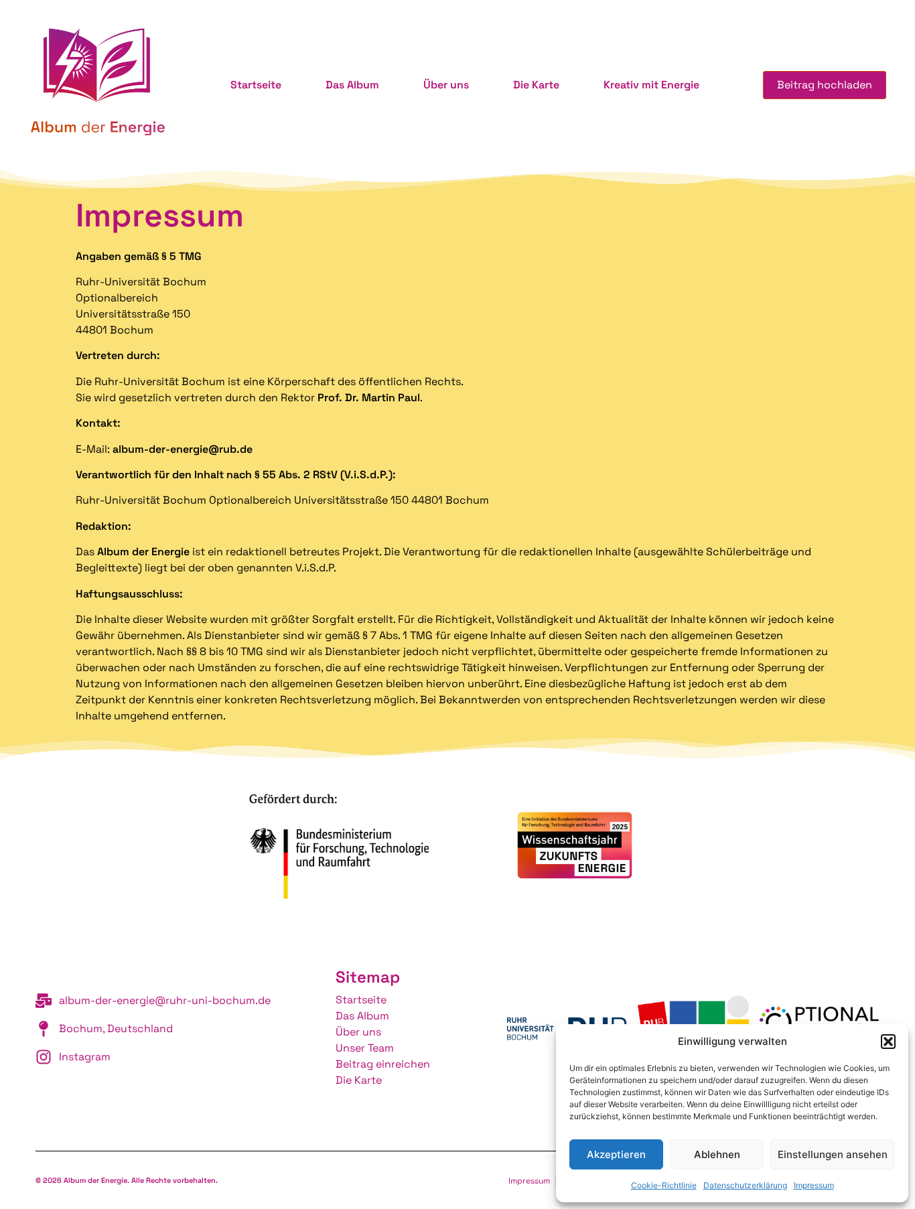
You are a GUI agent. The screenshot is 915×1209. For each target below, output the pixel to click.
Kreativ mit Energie (651, 85)
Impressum (814, 1185)
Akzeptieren (616, 1154)
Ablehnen (717, 1154)
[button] (888, 1041)
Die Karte (536, 85)
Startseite (255, 85)
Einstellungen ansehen (833, 1154)
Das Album (352, 85)
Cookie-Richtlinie (664, 1185)
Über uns (446, 85)
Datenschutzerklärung (745, 1185)
